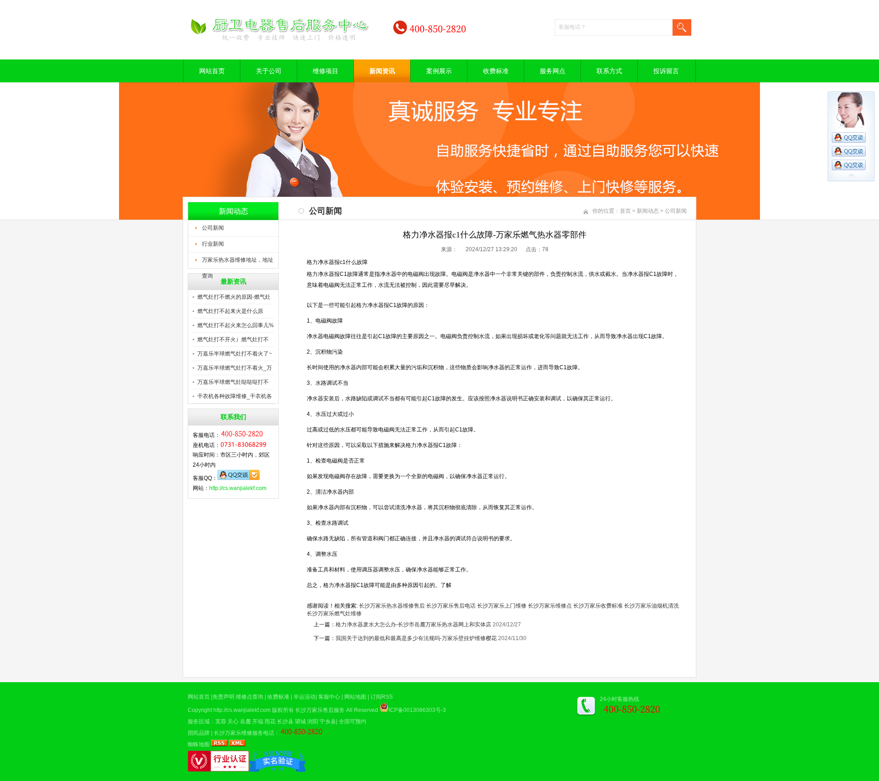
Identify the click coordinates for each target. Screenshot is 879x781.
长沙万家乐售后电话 (451, 606)
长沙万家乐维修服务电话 (244, 733)
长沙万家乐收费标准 (598, 606)
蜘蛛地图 (199, 744)
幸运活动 (304, 697)
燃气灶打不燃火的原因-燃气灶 (234, 297)
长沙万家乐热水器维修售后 (392, 606)
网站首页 (212, 71)
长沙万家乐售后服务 (320, 710)
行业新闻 (213, 244)
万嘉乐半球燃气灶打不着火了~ (234, 353)
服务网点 (552, 71)
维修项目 (325, 71)
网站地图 (355, 697)
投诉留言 (666, 71)
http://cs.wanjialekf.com (237, 488)
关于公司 (269, 71)
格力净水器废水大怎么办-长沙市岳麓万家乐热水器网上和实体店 (413, 624)
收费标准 (496, 71)
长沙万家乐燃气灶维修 (334, 613)
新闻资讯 (382, 71)
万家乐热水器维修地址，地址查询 (237, 263)
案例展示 (439, 71)
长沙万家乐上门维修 (501, 606)
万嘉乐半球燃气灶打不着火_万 (234, 368)
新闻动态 (648, 211)
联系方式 (609, 71)
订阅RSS (381, 697)
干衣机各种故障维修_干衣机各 (234, 396)
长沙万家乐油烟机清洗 (651, 606)
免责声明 (223, 697)
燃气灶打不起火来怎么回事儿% (235, 325)
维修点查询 (249, 697)
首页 (625, 211)
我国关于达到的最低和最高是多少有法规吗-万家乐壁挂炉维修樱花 (416, 638)
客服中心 (329, 697)
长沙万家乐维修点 (550, 606)
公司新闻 (213, 228)
